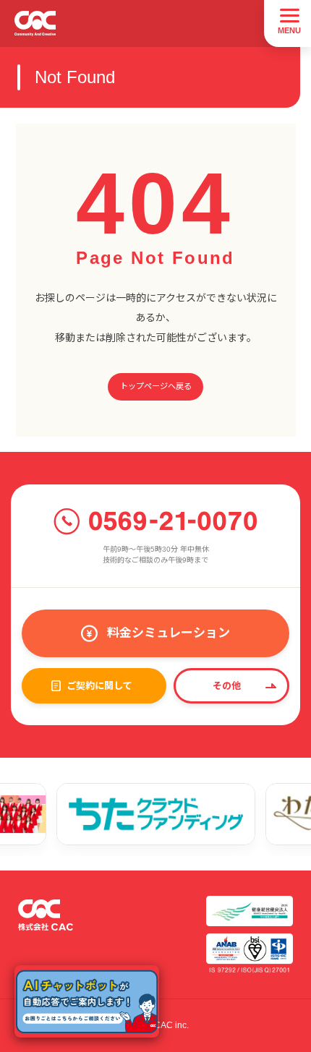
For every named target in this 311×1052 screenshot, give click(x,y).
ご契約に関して (99, 685)
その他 (227, 685)
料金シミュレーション (168, 633)
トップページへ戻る (156, 386)
